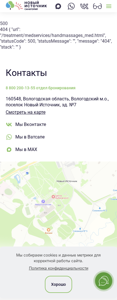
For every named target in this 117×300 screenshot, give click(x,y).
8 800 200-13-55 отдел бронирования (41, 88)
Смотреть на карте (25, 112)
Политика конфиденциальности (58, 268)
